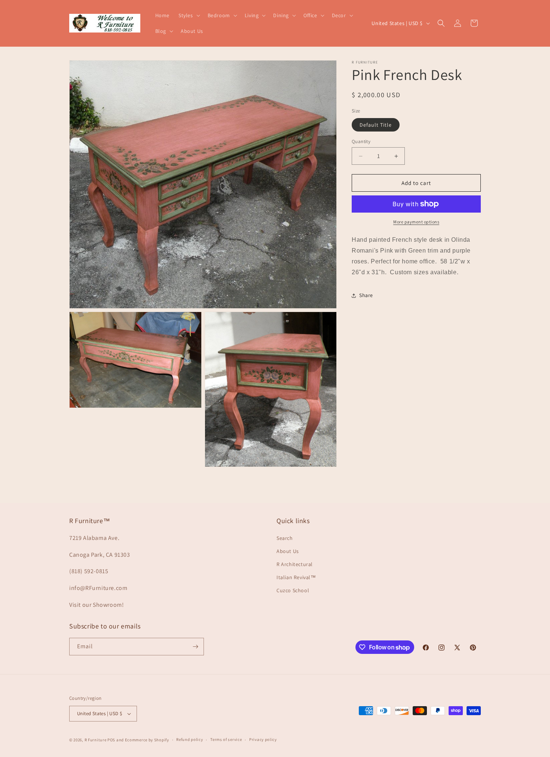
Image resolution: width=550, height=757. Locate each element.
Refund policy (189, 739)
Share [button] (366, 295)
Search (284, 538)
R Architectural (294, 564)
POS (111, 739)
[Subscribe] (195, 646)
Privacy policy (263, 739)
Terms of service (226, 739)
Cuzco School (292, 590)
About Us (287, 551)
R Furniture (96, 739)
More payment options (416, 222)
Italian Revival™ (296, 577)
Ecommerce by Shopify (147, 739)
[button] (188, 15)
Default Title (376, 124)
